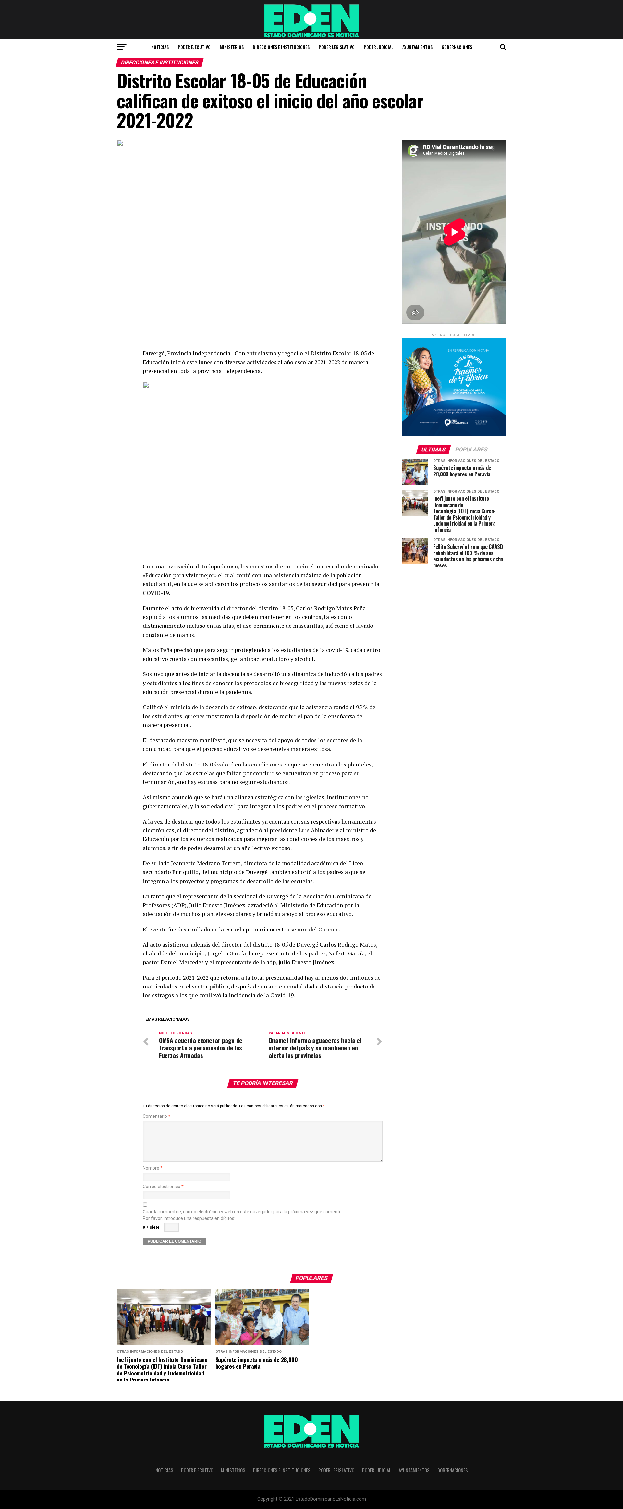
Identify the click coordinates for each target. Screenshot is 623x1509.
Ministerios (232, 46)
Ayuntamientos (417, 46)
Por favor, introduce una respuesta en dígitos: (189, 1218)
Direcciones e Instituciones (281, 46)
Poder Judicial (378, 46)
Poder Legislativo (337, 46)
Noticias (160, 46)
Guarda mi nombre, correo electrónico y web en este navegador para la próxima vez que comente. (243, 1212)
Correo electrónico (163, 1186)
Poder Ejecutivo (194, 46)
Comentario (156, 1116)
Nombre (153, 1168)
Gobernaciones (457, 46)
